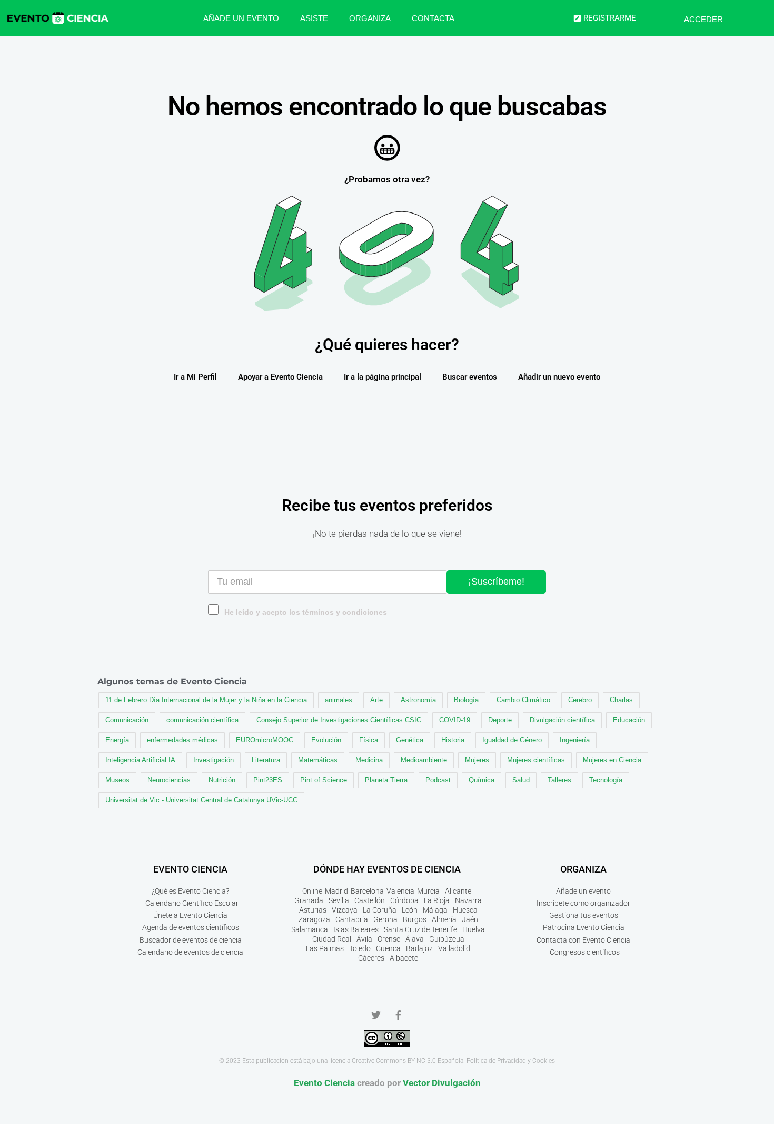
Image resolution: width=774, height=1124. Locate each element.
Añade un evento (241, 18)
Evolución (326, 740)
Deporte (500, 720)
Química (481, 780)
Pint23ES (267, 780)
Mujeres (477, 760)
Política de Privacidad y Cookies (511, 1060)
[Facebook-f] (398, 1015)
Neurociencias (169, 780)
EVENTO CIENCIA (190, 869)
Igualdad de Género (512, 740)
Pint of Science (323, 780)
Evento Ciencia (324, 1083)
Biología (466, 700)
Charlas (621, 700)
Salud (521, 780)
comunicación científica (202, 720)
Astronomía (418, 700)
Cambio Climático (523, 700)
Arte (376, 700)
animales (338, 700)
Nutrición (222, 780)
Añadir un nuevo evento (559, 377)
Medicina (369, 760)
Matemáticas (318, 760)
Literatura (266, 760)
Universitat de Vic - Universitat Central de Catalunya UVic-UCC (201, 800)
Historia (452, 740)
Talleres (559, 780)
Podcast (438, 780)
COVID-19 (454, 720)
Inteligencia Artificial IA (140, 760)
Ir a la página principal (382, 377)
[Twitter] (376, 1015)
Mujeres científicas (536, 760)
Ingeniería (575, 740)
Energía (117, 740)
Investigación (213, 760)
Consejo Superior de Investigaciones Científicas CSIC (338, 720)
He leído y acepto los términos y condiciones (305, 612)
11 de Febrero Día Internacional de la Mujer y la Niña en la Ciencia (206, 700)
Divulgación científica (562, 720)
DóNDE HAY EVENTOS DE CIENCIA (387, 869)
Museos (117, 780)
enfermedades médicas (182, 740)
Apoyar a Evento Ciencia (280, 377)
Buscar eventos (469, 377)
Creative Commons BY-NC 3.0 (394, 1060)
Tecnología (605, 780)
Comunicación (126, 720)
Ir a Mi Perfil (195, 377)
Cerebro (580, 700)
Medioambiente (424, 760)
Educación (629, 720)
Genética (409, 740)
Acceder (703, 19)
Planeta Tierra (386, 780)
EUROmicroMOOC (264, 740)
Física (368, 740)
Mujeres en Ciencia (612, 760)
